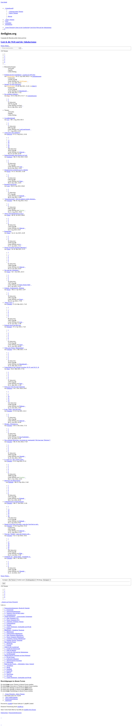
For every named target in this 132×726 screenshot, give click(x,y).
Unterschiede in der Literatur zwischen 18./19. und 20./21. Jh (21, 367)
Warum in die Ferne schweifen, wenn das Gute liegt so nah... (21, 524)
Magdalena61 (23, 91)
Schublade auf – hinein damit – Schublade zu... (17, 556)
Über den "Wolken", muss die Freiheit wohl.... (17, 534)
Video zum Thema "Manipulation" (14, 348)
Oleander (9, 200)
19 (8, 147)
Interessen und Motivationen (12, 480)
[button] (4, 64)
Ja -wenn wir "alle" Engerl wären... (14, 459)
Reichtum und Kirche (10, 184)
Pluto (8, 96)
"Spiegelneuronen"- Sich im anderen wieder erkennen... (20, 199)
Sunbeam (9, 157)
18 (8, 145)
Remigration (7, 231)
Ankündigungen (36, 76)
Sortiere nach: (21, 580)
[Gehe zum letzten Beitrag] (27, 81)
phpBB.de (20, 706)
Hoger (8, 171)
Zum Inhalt (4, 2)
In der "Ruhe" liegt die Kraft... (13, 409)
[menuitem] (15, 11)
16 (8, 142)
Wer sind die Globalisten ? (11, 270)
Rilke (20, 553)
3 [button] (4, 57)
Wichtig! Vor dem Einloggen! (12, 84)
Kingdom (22, 477)
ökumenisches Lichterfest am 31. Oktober (16, 170)
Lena (20, 166)
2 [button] (4, 55)
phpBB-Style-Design (30, 709)
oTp (8, 119)
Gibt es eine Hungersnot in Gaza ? (14, 213)
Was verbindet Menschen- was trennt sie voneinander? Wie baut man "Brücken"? (27, 440)
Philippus (9, 388)
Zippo (21, 181)
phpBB (10, 703)
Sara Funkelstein (24, 437)
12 (8, 399)
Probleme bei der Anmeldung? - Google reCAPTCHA (19, 75)
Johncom (9, 134)
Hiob (8, 369)
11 (8, 398)
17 (8, 144)
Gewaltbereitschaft (9, 118)
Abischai (21, 210)
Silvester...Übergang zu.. (11, 424)
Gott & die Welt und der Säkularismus (18, 42)
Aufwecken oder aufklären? (12, 132)
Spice (20, 383)
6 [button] (4, 62)
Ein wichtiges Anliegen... (11, 94)
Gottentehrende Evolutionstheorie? (14, 501)
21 (8, 548)
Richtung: (40, 580)
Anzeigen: (5, 580)
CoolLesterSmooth (24, 129)
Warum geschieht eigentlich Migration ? (15, 247)
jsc (20, 244)
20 (8, 547)
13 (8, 401)
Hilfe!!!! (34, 86)
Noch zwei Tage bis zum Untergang (14, 386)
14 (8, 509)
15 (8, 141)
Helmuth (21, 196)
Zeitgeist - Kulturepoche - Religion (14, 288)
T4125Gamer (10, 76)
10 (8, 396)
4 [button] (4, 59)
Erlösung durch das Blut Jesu (12, 325)
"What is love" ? (9, 302)
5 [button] (4, 60)
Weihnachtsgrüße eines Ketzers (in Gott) (15, 155)
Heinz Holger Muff (24, 285)
